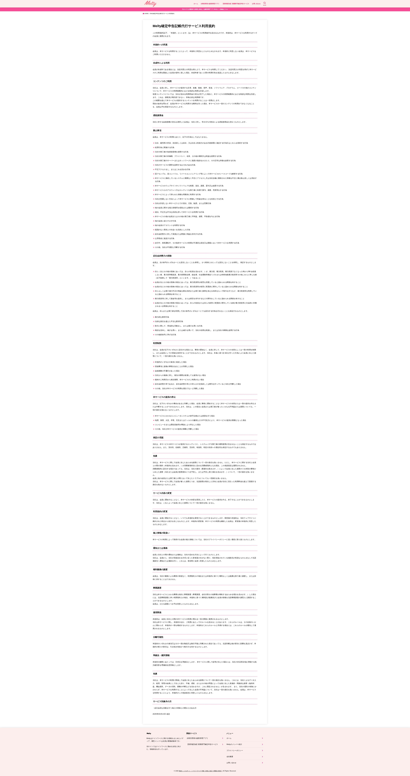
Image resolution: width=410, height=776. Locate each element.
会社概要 (230, 756)
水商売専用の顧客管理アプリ (210, 3)
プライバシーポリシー (235, 750)
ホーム (196, 3)
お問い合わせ (256, 3)
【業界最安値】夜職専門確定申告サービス (235, 3)
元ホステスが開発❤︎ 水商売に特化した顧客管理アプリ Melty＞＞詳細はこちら (205, 9)
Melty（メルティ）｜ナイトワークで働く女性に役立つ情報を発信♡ (200, 771)
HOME (147, 13)
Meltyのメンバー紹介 (234, 744)
